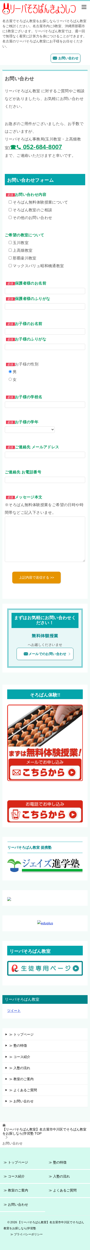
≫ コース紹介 (19, 1057)
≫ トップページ (21, 1034)
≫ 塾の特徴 (18, 1045)
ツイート (14, 1010)
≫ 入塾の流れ (19, 1068)
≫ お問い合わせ (21, 1101)
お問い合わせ (67, 58)
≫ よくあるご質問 (23, 1090)
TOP (44, 1131)
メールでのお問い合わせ (47, 654)
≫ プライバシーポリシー (26, 1234)
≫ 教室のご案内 (21, 1079)
